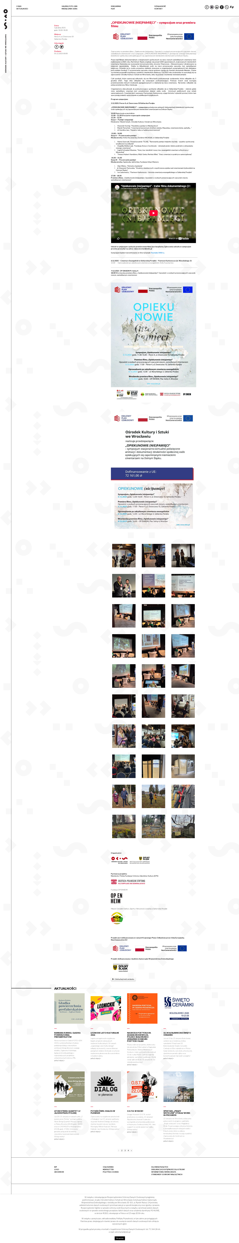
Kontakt (158, 9)
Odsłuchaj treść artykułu (124, 979)
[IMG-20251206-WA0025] (183, 837)
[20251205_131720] (183, 627)
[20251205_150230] (183, 687)
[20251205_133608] (124, 657)
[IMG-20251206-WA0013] (124, 807)
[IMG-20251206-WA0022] (153, 807)
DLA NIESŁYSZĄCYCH (159, 1167)
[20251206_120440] (153, 837)
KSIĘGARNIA (116, 6)
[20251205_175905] (153, 747)
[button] (236, 25)
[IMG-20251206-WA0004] (124, 837)
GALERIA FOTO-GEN (69, 6)
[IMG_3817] (153, 627)
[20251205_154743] (153, 717)
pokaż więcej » (59, 1060)
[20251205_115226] (124, 627)
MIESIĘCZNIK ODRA (69, 9)
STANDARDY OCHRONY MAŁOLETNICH (166, 1174)
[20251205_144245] (153, 687)
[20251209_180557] (183, 747)
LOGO (56, 1169)
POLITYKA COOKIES (111, 1172)
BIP (55, 1167)
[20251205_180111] (124, 597)
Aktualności (22, 9)
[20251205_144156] (124, 687)
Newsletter (108, 1169)
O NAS (18, 6)
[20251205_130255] (124, 747)
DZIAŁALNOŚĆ (160, 6)
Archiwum (59, 1172)
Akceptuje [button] (119, 1238)
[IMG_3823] (183, 597)
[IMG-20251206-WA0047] (183, 807)
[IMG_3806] (153, 777)
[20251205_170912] (183, 717)
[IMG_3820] (124, 777)
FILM (113, 9)
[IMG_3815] (153, 597)
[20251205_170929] (183, 567)
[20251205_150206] (153, 567)
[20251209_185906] (124, 567)
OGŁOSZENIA (108, 1167)
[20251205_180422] (124, 717)
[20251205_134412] (153, 657)
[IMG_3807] (183, 777)
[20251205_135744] (183, 657)
